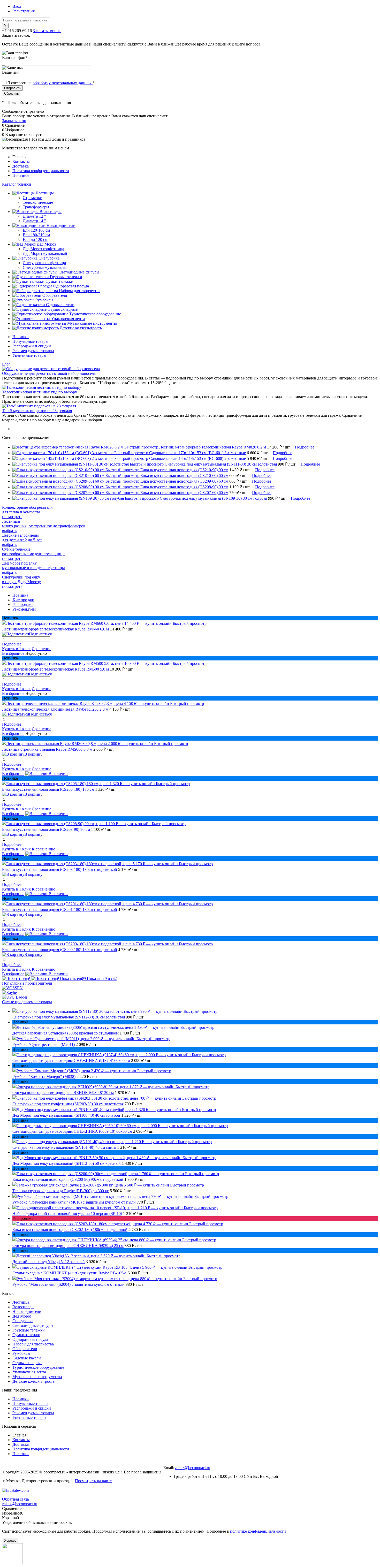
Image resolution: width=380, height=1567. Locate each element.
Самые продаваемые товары (27, 1002)
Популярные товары (30, 341)
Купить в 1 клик (16, 648)
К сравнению (43, 849)
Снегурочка (22, 1321)
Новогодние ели (26, 1311)
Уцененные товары (29, 355)
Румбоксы (21, 1353)
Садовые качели (26, 1358)
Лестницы (21, 1302)
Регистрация (23, 11)
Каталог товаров (16, 184)
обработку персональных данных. (63, 83)
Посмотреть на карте (93, 1481)
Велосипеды (23, 1307)
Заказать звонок (47, 30)
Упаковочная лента (29, 1372)
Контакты (21, 161)
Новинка (20, 595)
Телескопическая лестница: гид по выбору (39, 392)
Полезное (20, 175)
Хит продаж (23, 600)
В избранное (13, 653)
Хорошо (10, 1540)
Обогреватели (24, 1349)
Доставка (20, 166)
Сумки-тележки (26, 1335)
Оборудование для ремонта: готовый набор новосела (49, 373)
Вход (16, 6)
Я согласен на (51, 83)
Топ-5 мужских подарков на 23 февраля (37, 410)
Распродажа (22, 604)
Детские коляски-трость (33, 1381)
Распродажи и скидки (31, 346)
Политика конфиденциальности (40, 171)
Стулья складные (27, 1362)
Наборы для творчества (33, 1344)
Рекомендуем (24, 609)
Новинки (20, 336)
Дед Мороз (22, 1316)
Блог (6, 364)
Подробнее (304, 447)
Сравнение (41, 648)
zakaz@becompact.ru (192, 1467)
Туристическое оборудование (38, 1367)
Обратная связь (15, 1499)
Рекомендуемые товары (33, 350)
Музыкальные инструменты (37, 1376)
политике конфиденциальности (258, 1531)
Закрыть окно (14, 120)
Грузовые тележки (28, 1330)
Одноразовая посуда (30, 1339)
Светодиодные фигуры (32, 1325)
